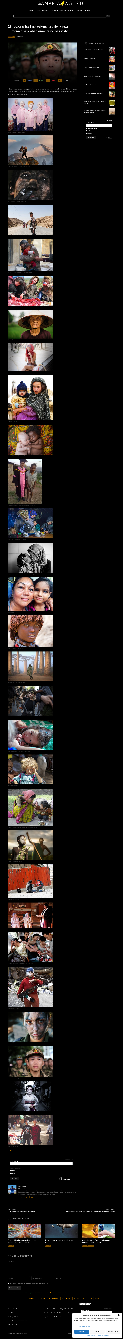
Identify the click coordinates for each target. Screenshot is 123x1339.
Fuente (10, 1151)
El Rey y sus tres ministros (91, 67)
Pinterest (67, 1298)
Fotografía (11, 36)
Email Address (14, 1161)
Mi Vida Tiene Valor (13, 1325)
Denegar (97, 1331)
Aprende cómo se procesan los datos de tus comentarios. (51, 1293)
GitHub (43, 1298)
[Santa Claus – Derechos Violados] (112, 50)
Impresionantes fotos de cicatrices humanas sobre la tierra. (96, 1241)
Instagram (55, 1298)
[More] (67, 80)
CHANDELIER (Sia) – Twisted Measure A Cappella (21, 1212)
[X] (26, 1196)
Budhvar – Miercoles (90, 85)
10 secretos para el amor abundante (17, 1321)
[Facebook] (19, 1196)
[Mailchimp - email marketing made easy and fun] (65, 1180)
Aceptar (81, 1331)
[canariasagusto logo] (61, 3)
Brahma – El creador (89, 59)
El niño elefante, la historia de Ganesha (18, 1309)
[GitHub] (38, 1298)
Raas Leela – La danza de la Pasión (93, 94)
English (13, 1170)
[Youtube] (32, 1196)
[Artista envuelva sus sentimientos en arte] (61, 1231)
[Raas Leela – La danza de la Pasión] (112, 94)
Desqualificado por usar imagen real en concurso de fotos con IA (23, 1241)
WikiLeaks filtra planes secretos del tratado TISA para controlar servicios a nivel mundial (90, 1212)
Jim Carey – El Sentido (14, 1317)
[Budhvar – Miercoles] (112, 85)
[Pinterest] (62, 1298)
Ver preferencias (112, 1331)
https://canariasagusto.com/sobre (26, 1189)
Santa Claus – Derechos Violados (93, 50)
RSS (78, 1298)
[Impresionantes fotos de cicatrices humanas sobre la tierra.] (98, 1231)
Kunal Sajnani (22, 1186)
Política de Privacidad (103, 1335)
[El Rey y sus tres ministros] (112, 68)
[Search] (108, 16)
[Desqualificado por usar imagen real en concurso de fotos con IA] (24, 1231)
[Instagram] (21, 1196)
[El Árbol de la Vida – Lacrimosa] (112, 76)
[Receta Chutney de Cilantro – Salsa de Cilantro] (112, 103)
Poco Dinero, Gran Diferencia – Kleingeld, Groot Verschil (58, 1309)
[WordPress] (29, 1196)
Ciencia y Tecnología (87, 1245)
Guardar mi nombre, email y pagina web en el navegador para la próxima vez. (29, 1283)
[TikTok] (24, 1196)
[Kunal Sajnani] (12, 1191)
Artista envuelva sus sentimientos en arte (60, 1241)
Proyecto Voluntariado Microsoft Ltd (53, 1317)
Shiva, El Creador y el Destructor (16, 1313)
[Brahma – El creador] (112, 59)
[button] (119, 1315)
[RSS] (74, 1298)
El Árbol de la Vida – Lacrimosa (92, 76)
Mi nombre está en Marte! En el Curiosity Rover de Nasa (58, 1313)
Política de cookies (90, 1335)
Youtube (97, 1298)
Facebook (31, 1298)
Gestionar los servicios (84, 1326)
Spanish (13, 1173)
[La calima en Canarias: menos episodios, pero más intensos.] (112, 111)
